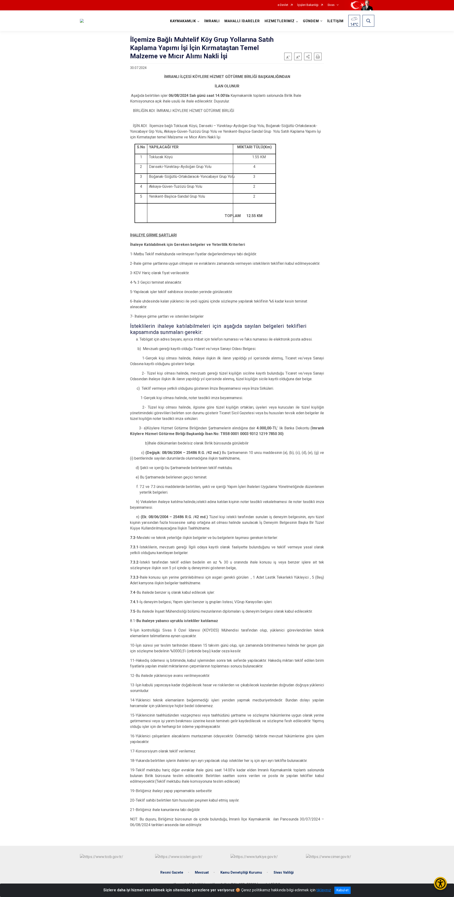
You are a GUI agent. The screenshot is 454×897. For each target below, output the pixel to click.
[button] (308, 56)
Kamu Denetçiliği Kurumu (241, 873)
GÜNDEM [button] (311, 21)
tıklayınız (323, 890)
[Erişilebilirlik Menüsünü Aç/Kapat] (440, 883)
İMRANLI (212, 21)
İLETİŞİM (335, 21)
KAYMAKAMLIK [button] (183, 21)
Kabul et (342, 890)
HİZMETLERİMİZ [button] (280, 21)
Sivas (331, 5)
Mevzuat (202, 873)
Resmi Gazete (171, 873)
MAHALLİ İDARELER (242, 21)
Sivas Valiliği (284, 873)
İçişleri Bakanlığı (308, 5)
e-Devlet (283, 5)
